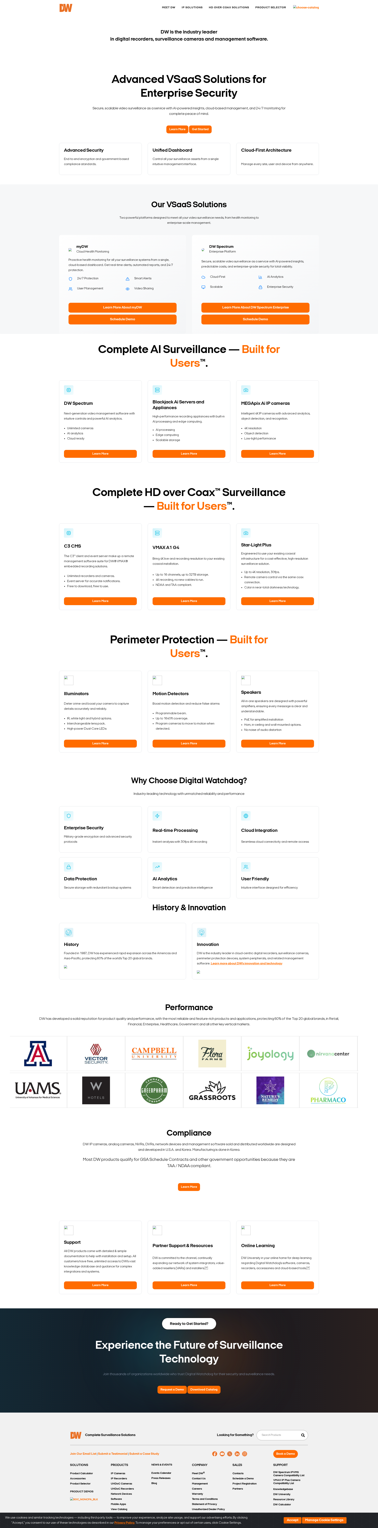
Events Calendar (161, 1473)
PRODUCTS (119, 1465)
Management (200, 1483)
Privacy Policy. (124, 1522)
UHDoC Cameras (121, 1483)
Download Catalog (204, 1389)
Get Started (200, 129)
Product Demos (81, 1491)
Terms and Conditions (205, 1499)
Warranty (197, 1494)
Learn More (177, 129)
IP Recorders (119, 1478)
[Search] (303, 1435)
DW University (281, 1494)
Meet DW (198, 1473)
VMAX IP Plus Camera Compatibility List (286, 1482)
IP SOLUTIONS (192, 7)
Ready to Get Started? (189, 1324)
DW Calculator (282, 1504)
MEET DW (168, 7)
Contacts (238, 1473)
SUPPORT (280, 1465)
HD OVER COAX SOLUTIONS (229, 7)
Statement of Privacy (204, 1504)
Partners (238, 1488)
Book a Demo (285, 1454)
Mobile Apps (118, 1504)
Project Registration (245, 1483)
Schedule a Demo (243, 1478)
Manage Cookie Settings (324, 1520)
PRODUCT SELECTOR (270, 7)
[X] (229, 1454)
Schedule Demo (122, 319)
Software (116, 1499)
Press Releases (160, 1478)
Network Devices (121, 1494)
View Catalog (119, 1509)
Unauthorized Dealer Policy (208, 1509)
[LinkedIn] (237, 1454)
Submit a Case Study (144, 1454)
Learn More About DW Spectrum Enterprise (255, 307)
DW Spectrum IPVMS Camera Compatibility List (288, 1474)
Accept (292, 1520)
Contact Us (199, 1478)
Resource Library (283, 1499)
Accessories (78, 1478)
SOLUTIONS (79, 1465)
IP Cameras (118, 1473)
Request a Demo (172, 1389)
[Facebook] (214, 1454)
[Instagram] (244, 1454)
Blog (154, 1483)
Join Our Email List (83, 1454)
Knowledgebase (283, 1489)
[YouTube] (222, 1454)
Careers (197, 1488)
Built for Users (192, 507)
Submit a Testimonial (113, 1454)
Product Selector (80, 1483)
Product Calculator (81, 1473)
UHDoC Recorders (122, 1488)
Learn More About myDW (122, 307)
